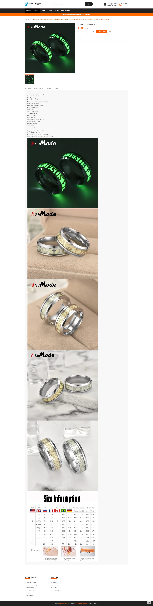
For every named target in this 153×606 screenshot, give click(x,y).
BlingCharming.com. (81, 603)
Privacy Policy (30, 588)
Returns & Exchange (32, 585)
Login (109, 5)
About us (55, 582)
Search (55, 588)
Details (28, 88)
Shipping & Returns (42, 88)
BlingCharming (63, 603)
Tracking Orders (57, 590)
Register (114, 5)
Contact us (56, 585)
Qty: (79, 31)
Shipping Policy (30, 590)
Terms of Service (31, 582)
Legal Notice (30, 595)
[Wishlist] (109, 31)
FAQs (27, 593)
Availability (81, 25)
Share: (80, 39)
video (55, 88)
